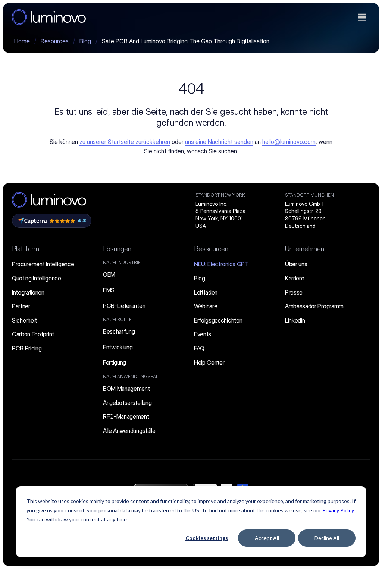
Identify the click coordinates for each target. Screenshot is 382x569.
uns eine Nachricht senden (219, 141)
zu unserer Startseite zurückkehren (124, 141)
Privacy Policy (338, 510)
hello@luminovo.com (289, 141)
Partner (21, 306)
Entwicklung (117, 347)
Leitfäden (205, 292)
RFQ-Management (126, 416)
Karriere (294, 278)
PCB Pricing (26, 348)
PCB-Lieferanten (124, 305)
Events (202, 334)
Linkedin (295, 320)
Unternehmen (304, 249)
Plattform (25, 249)
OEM (109, 274)
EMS (109, 290)
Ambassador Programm (314, 306)
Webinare (205, 306)
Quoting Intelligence (36, 278)
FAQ (199, 348)
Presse (294, 292)
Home (22, 41)
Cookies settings (206, 538)
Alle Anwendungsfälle (129, 430)
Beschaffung (119, 331)
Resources (55, 41)
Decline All (326, 538)
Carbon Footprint (33, 334)
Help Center (209, 362)
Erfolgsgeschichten (218, 320)
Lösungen (117, 249)
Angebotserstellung (127, 402)
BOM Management (126, 388)
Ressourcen (211, 249)
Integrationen (28, 292)
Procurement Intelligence (43, 264)
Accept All (267, 538)
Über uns (296, 264)
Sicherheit (24, 320)
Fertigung (114, 362)
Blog (85, 41)
